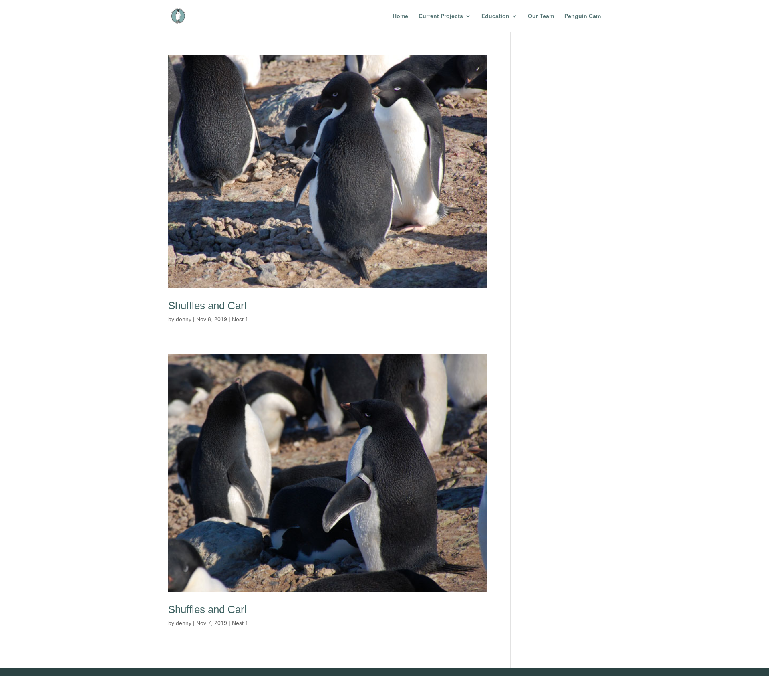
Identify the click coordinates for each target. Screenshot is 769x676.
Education (495, 16)
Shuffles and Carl (207, 306)
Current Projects (441, 16)
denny (183, 319)
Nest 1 (240, 319)
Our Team (541, 16)
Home (400, 16)
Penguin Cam (582, 16)
